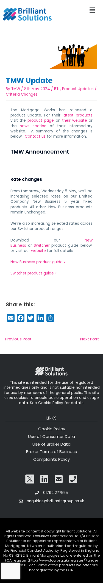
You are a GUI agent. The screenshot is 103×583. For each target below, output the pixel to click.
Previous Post (18, 339)
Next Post (89, 339)
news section (33, 126)
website (38, 250)
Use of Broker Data (51, 444)
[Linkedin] (44, 479)
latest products (78, 115)
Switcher (42, 245)
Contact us (35, 136)
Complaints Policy (51, 459)
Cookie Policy (51, 429)
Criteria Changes (22, 94)
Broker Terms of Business (51, 451)
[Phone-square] (73, 479)
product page (40, 120)
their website (74, 120)
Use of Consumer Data (51, 436)
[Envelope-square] (58, 479)
